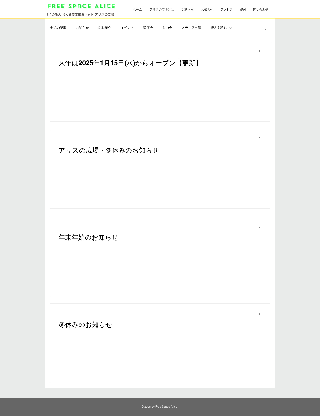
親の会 (167, 28)
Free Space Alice (83, 6)
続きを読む (219, 28)
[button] (264, 28)
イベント (127, 28)
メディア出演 (191, 28)
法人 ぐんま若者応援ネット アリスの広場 (84, 14)
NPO (51, 14)
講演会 (148, 28)
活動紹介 (104, 28)
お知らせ (82, 28)
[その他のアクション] (261, 52)
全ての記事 (58, 28)
